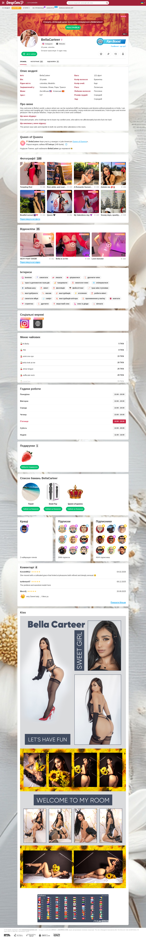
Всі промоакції (38, 8)
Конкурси (50, 8)
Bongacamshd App (66, 8)
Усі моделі (6, 8)
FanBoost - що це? (118, 46)
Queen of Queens (80, 142)
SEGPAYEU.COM (63, 930)
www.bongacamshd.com (29, 930)
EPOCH (54, 930)
